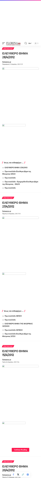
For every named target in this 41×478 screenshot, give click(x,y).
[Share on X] (18, 474)
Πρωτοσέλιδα (8, 48)
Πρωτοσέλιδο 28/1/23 (13, 316)
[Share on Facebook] (13, 474)
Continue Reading (20, 450)
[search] (25, 43)
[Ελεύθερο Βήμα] (13, 43)
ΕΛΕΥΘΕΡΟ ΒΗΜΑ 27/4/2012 (16, 167)
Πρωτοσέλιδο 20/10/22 (14, 330)
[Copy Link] (22, 474)
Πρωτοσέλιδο (10, 178)
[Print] (27, 474)
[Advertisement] (20, 20)
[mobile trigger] (4, 43)
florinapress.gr (6, 62)
